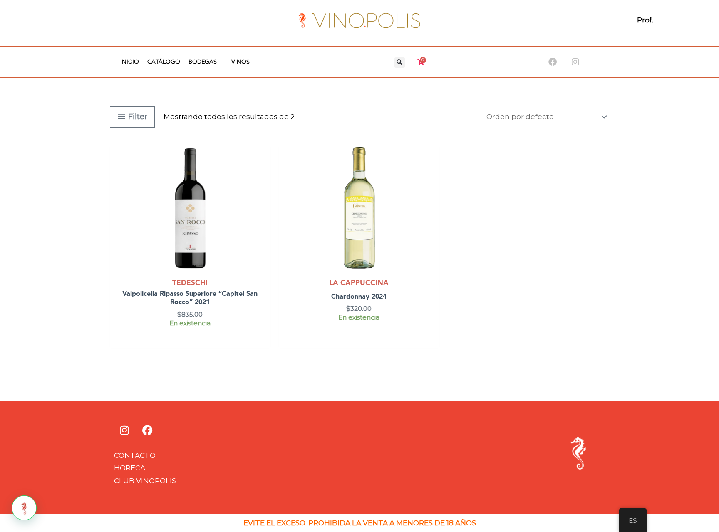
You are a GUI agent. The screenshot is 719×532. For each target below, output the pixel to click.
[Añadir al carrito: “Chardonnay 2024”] (431, 174)
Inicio (129, 62)
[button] (399, 62)
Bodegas (202, 62)
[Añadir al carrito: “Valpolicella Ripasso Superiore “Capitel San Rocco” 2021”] (262, 174)
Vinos (240, 62)
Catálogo (163, 62)
